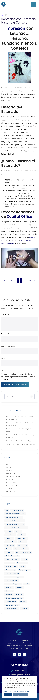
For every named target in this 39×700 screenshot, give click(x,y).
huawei (24, 559)
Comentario (6, 314)
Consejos (9, 470)
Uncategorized (11, 491)
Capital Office (19, 216)
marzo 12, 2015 (9, 15)
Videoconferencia (11, 608)
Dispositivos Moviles (21, 549)
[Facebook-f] (19, 654)
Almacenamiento (17, 510)
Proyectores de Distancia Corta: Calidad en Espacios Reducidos (19, 418)
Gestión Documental (13, 476)
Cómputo (9, 467)
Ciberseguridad (21, 538)
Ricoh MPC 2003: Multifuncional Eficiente (19, 441)
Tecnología (9, 488)
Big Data (9, 531)
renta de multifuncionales (14, 577)
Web (3, 358)
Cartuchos (9, 538)
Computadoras (10, 542)
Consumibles (10, 545)
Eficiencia (9, 552)
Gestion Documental (12, 556)
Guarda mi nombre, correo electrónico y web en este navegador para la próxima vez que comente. (18, 376)
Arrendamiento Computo (14, 517)
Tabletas (22, 601)
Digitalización (10, 473)
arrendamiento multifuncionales (16, 528)
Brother (18, 531)
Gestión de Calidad (12, 559)
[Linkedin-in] (14, 654)
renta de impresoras (12, 573)
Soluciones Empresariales (14, 598)
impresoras (9, 563)
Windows (24, 608)
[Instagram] (24, 654)
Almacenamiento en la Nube (15, 514)
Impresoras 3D (22, 563)
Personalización (11, 485)
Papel (22, 566)
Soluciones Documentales (14, 594)
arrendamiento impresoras (14, 521)
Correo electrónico (8, 346)
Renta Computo (24, 570)
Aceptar (8, 695)
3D (7, 510)
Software (19, 587)
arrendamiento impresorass (15, 524)
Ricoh (26, 584)
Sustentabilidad (11, 601)
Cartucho (22, 535)
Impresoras (10, 479)
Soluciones (9, 591)
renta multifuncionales (13, 584)
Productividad (10, 570)
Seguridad (9, 587)
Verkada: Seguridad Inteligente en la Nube (20, 444)
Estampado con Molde (23, 552)
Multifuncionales (11, 482)
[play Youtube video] (19, 258)
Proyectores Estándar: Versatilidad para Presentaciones (19, 424)
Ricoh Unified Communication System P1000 (19, 430)
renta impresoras (11, 580)
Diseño (8, 549)
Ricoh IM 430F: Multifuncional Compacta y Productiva (20, 436)
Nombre (5, 334)
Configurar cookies (20, 695)
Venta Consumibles (12, 605)
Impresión (15, 28)
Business (9, 464)
